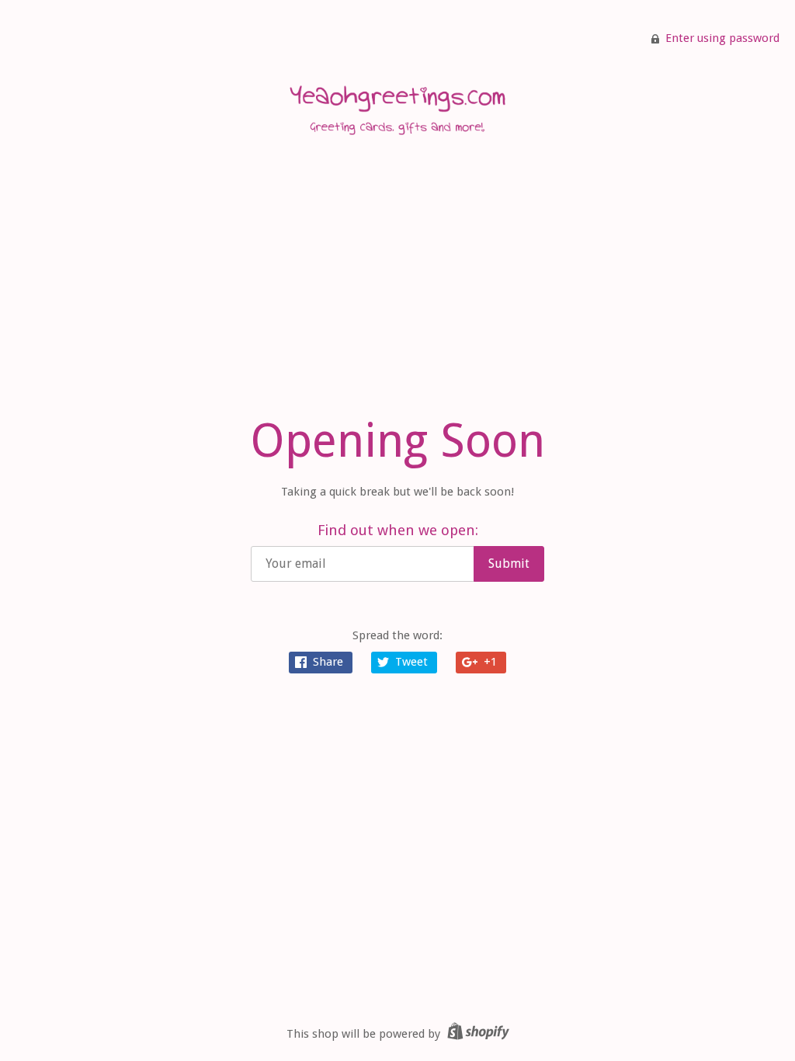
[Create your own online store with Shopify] (476, 1034)
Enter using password (722, 38)
